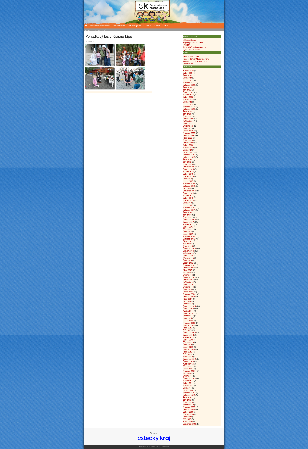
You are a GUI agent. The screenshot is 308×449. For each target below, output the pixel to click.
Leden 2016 (188, 262)
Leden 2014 (188, 320)
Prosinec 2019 (189, 154)
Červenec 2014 (189, 306)
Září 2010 (187, 399)
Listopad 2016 (189, 238)
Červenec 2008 (189, 423)
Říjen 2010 (187, 397)
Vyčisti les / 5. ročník (191, 49)
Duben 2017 (188, 226)
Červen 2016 (188, 250)
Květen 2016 (188, 253)
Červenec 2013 (189, 332)
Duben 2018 (188, 197)
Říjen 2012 (187, 351)
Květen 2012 (188, 363)
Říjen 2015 (187, 270)
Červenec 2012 (189, 359)
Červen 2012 (188, 361)
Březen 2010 (188, 404)
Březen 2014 (188, 315)
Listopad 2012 (189, 349)
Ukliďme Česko (189, 40)
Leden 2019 (188, 181)
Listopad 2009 (189, 409)
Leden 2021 (188, 130)
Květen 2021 (188, 121)
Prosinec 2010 (189, 392)
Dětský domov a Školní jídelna (100, 26)
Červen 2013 (188, 335)
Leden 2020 (188, 152)
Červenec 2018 (189, 190)
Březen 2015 (188, 286)
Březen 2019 (188, 176)
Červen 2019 (188, 169)
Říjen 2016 (187, 241)
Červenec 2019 (189, 166)
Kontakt (165, 26)
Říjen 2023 (187, 75)
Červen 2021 (188, 118)
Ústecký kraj (188, 63)
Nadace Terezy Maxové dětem (196, 58)
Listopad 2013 (189, 325)
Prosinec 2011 (189, 371)
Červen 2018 (188, 193)
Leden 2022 (188, 104)
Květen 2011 (188, 380)
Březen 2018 (188, 200)
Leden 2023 (188, 80)
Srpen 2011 (188, 375)
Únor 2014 (187, 318)
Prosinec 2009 (189, 407)
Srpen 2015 (188, 274)
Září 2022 (187, 89)
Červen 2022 (188, 92)
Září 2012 (187, 354)
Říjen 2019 (187, 159)
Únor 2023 (187, 77)
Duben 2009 (188, 411)
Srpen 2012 (188, 356)
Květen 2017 (188, 224)
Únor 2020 (187, 149)
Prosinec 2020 (189, 133)
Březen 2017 (188, 229)
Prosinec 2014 (189, 294)
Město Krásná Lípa (191, 56)
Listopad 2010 (189, 395)
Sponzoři (157, 26)
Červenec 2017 (189, 219)
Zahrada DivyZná (100, 30)
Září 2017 (187, 214)
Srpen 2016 (188, 246)
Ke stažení (147, 26)
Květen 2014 (188, 310)
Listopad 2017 (189, 210)
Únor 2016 (187, 260)
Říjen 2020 (187, 137)
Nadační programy (134, 26)
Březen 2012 (188, 366)
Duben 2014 (188, 313)
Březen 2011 (188, 385)
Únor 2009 (187, 416)
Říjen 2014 (187, 298)
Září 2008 (187, 419)
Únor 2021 (187, 128)
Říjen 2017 (187, 212)
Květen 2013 (188, 337)
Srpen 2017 (188, 217)
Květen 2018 (188, 195)
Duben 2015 (188, 284)
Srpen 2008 (188, 421)
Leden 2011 (188, 390)
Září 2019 (187, 161)
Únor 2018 (187, 202)
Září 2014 (187, 301)
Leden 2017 (188, 234)
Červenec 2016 (189, 248)
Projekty (186, 44)
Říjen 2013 (187, 327)
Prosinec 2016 (189, 236)
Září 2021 (187, 113)
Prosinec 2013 (189, 322)
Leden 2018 (188, 205)
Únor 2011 (187, 387)
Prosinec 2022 (189, 82)
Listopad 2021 (189, 109)
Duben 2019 (188, 173)
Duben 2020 (188, 145)
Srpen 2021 (188, 116)
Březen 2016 (188, 258)
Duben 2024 (188, 73)
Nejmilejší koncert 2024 (193, 42)
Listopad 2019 (189, 157)
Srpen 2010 (188, 402)
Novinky (87, 30)
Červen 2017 (188, 222)
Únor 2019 (187, 178)
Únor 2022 (187, 101)
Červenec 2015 (189, 277)
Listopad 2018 (189, 185)
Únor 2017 (187, 231)
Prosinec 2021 (189, 106)
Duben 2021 (188, 123)
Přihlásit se (165, 446)
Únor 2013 (187, 344)
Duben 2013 (188, 339)
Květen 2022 (188, 94)
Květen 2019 (188, 171)
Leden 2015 (188, 291)
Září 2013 (187, 330)
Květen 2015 (188, 282)
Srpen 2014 (188, 303)
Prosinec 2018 (189, 183)
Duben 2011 (188, 383)
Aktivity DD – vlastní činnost (194, 47)
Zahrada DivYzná (119, 26)
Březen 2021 (188, 125)
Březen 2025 (188, 70)
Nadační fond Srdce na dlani (195, 61)
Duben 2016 (188, 255)
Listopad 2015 (189, 267)
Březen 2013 (188, 342)
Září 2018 (187, 188)
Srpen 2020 (188, 140)
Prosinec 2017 (189, 207)
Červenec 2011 (189, 378)
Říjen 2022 (187, 87)
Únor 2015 (187, 289)
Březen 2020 (188, 147)
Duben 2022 (188, 97)
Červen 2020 (188, 142)
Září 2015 (187, 272)
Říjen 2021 (187, 111)
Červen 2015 (188, 279)
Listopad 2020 (189, 135)
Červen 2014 (188, 308)
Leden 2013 (188, 347)
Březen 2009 (188, 414)
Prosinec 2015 (189, 265)
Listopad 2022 (189, 85)
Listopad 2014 (189, 296)
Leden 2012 (188, 368)
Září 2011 (187, 373)
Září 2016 (187, 243)
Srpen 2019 (188, 164)
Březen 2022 (188, 99)
